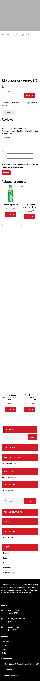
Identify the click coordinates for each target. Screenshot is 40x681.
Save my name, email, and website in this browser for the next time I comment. (20, 165)
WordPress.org (8, 573)
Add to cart (29, 95)
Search (9, 429)
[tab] (9, 112)
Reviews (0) (9, 112)
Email (4, 157)
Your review (6, 138)
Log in (5, 558)
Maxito (4, 106)
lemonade (34, 103)
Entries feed (7, 563)
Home (4, 35)
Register (6, 553)
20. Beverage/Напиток (14, 35)
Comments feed (9, 568)
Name (4, 152)
